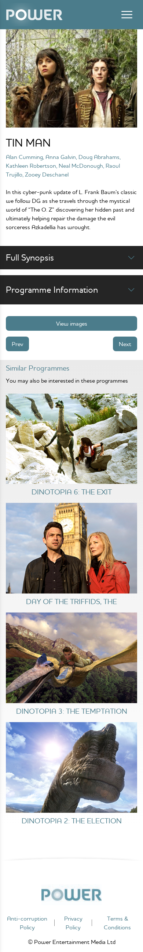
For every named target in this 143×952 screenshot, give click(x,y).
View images (71, 323)
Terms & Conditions (117, 923)
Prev (17, 344)
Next (125, 344)
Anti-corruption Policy (27, 923)
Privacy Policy (73, 923)
